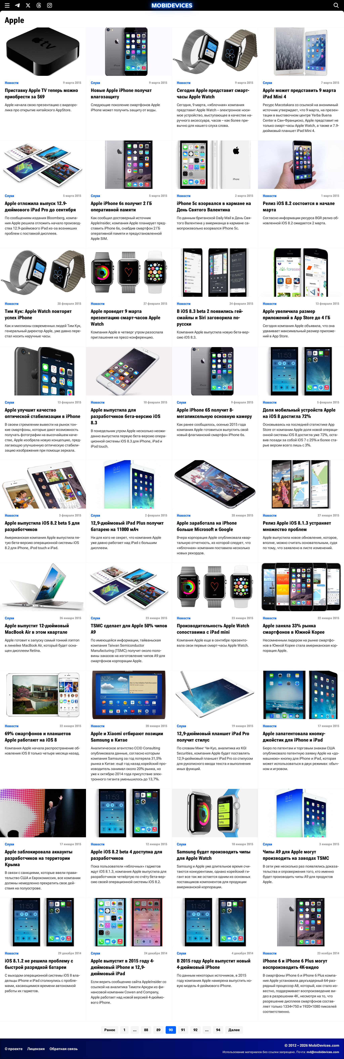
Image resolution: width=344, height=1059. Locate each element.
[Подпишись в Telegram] (17, 5)
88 (146, 1030)
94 (218, 1030)
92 (195, 1030)
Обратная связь (64, 1049)
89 (158, 1030)
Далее (234, 1030)
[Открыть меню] (7, 5)
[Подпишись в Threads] (38, 5)
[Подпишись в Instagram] (49, 5)
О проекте (13, 1049)
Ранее (109, 1030)
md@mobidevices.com (323, 1052)
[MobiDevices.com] (172, 5)
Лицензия (36, 1049)
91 (183, 1030)
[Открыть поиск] (336, 5)
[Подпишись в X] (28, 5)
